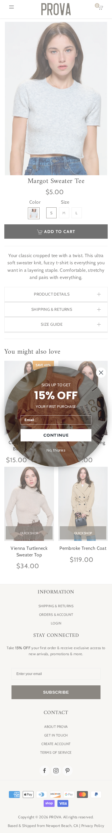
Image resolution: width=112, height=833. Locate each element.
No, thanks (56, 450)
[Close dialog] (101, 372)
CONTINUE (56, 435)
